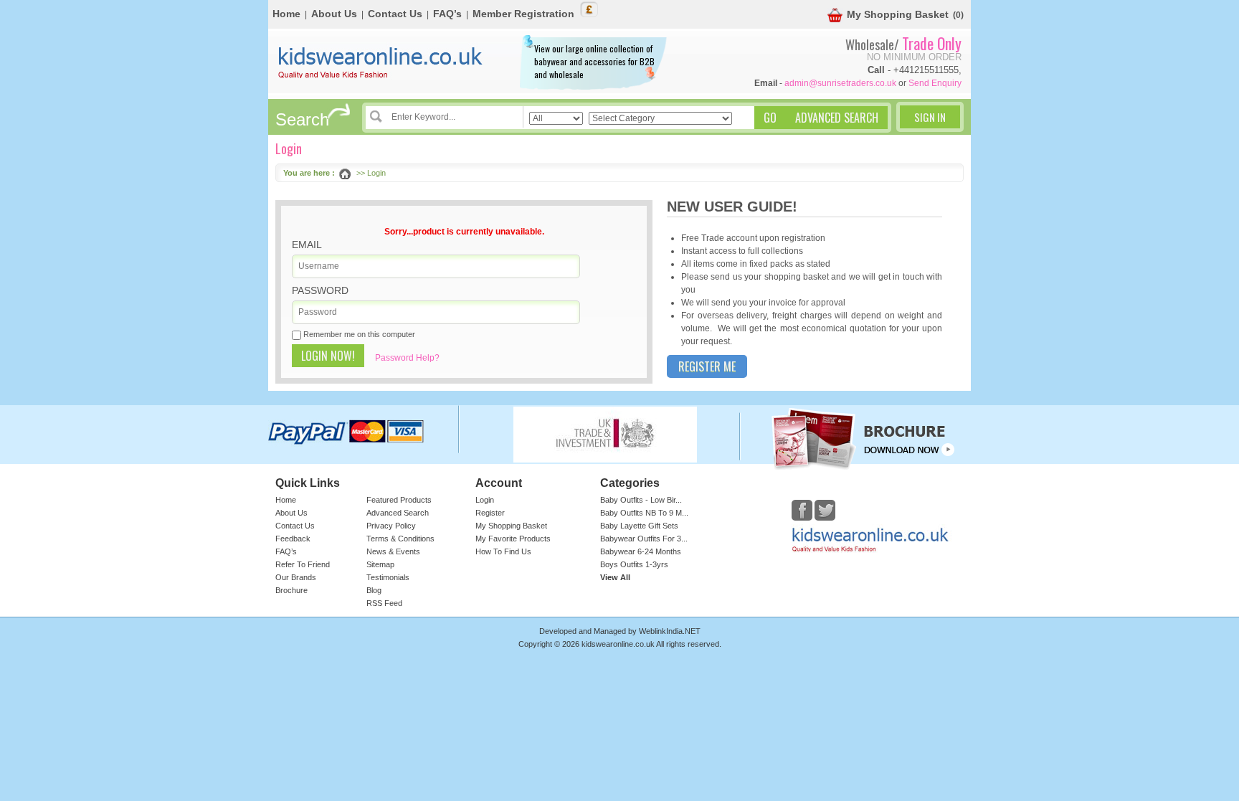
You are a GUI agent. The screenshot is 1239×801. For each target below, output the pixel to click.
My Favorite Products (513, 538)
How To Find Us (503, 551)
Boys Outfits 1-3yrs (634, 564)
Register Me (707, 366)
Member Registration (523, 13)
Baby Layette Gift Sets (639, 525)
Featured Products (399, 500)
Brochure (291, 590)
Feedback (292, 538)
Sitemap (380, 564)
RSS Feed (384, 603)
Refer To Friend (302, 564)
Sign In (930, 117)
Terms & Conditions (400, 538)
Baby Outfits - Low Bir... (641, 500)
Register (490, 512)
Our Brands (295, 577)
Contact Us (395, 13)
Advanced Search (397, 512)
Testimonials (387, 577)
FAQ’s (447, 13)
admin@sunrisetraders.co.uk (840, 83)
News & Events (393, 551)
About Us (334, 13)
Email (307, 244)
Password (320, 290)
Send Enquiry (935, 83)
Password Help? (407, 358)
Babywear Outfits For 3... (644, 538)
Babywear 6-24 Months (640, 551)
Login (484, 500)
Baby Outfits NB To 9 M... (644, 512)
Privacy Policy (391, 525)
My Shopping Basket (898, 14)
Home (286, 13)
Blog (373, 590)
